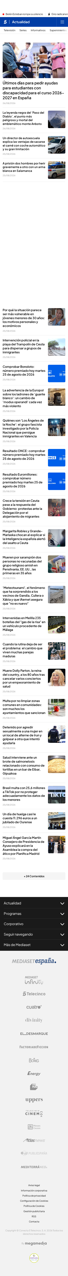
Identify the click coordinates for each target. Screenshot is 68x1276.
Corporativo (13, 924)
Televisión (9, 30)
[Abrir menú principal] (62, 22)
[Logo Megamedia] (36, 1243)
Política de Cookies (34, 1206)
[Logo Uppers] (34, 1100)
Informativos (38, 30)
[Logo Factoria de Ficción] (34, 1047)
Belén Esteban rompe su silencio (24, 14)
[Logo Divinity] (34, 1020)
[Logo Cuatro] (34, 1007)
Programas (12, 913)
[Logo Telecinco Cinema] (34, 1113)
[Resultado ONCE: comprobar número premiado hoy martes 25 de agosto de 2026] (56, 457)
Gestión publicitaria (34, 1211)
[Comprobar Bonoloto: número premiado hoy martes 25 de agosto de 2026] (56, 373)
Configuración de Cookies (34, 1200)
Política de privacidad (34, 1195)
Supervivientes (58, 30)
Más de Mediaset (17, 944)
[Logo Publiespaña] (34, 1153)
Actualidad (21, 22)
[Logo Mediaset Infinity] (34, 980)
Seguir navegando (18, 934)
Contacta (34, 1221)
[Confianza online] (34, 1261)
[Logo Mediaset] (34, 963)
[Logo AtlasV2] (34, 1140)
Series (23, 30)
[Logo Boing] (34, 1060)
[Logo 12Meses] (34, 1126)
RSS (34, 1216)
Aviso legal (34, 1185)
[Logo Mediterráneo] (34, 1166)
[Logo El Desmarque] (34, 1034)
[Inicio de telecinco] (5, 22)
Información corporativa (34, 1190)
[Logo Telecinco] (34, 993)
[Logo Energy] (34, 1073)
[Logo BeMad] (34, 1087)
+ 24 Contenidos (34, 876)
